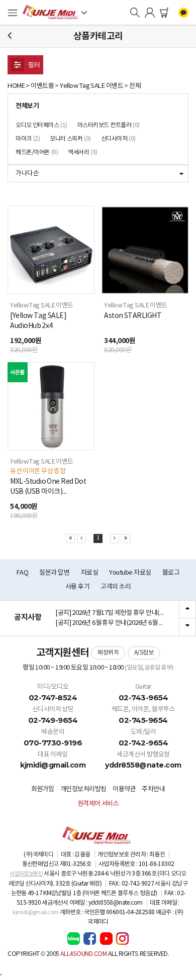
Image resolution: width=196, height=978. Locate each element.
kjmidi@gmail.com (52, 765)
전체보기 (27, 106)
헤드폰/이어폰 (37, 152)
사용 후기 (77, 587)
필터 (33, 65)
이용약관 (124, 789)
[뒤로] (10, 36)
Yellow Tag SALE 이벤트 (91, 86)
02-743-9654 (143, 697)
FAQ (23, 573)
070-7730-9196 (53, 742)
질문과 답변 (54, 573)
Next (187, 627)
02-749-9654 (53, 720)
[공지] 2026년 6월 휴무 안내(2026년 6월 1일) (112, 623)
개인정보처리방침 (83, 789)
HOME (16, 86)
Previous (187, 610)
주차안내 (153, 789)
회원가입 (42, 789)
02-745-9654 (143, 720)
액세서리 (82, 152)
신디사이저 (118, 139)
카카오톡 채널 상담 (183, 12)
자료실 (90, 573)
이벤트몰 (42, 86)
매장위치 (108, 652)
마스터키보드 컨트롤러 (108, 125)
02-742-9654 (143, 742)
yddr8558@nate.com (143, 765)
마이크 (28, 139)
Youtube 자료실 (130, 573)
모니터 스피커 (70, 139)
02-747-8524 (53, 697)
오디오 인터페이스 (41, 125)
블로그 (171, 573)
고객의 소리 (116, 587)
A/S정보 (144, 652)
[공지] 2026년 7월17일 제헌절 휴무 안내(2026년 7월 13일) (113, 613)
